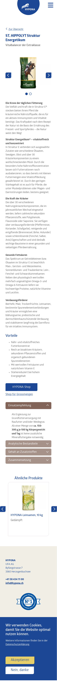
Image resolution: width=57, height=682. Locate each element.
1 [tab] (26, 94)
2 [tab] (31, 94)
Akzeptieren (20, 660)
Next (48, 75)
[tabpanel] (28, 72)
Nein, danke (20, 670)
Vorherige (8, 75)
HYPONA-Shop (21, 387)
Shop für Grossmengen (19, 394)
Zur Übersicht (16, 29)
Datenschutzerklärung (17, 644)
